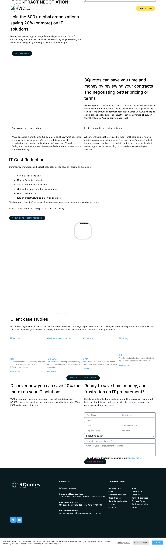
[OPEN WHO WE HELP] (99, 8)
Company (112, 507)
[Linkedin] (13, 520)
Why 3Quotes (114, 488)
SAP (85, 359)
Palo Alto (52, 359)
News (134, 507)
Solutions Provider (117, 494)
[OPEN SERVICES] (117, 8)
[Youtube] (19, 520)
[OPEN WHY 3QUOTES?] (76, 8)
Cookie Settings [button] (140, 542)
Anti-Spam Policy (140, 504)
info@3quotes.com (67, 488)
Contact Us (137, 491)
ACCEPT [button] (157, 542)
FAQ (134, 488)
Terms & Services (140, 498)
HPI (121, 355)
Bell (12, 359)
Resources (136, 494)
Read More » (15, 371)
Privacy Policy (135, 458)
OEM (110, 491)
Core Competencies (117, 501)
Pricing (111, 504)
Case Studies (114, 498)
